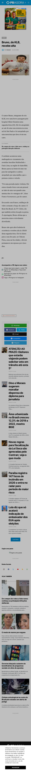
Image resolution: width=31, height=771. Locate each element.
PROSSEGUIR (15, 767)
